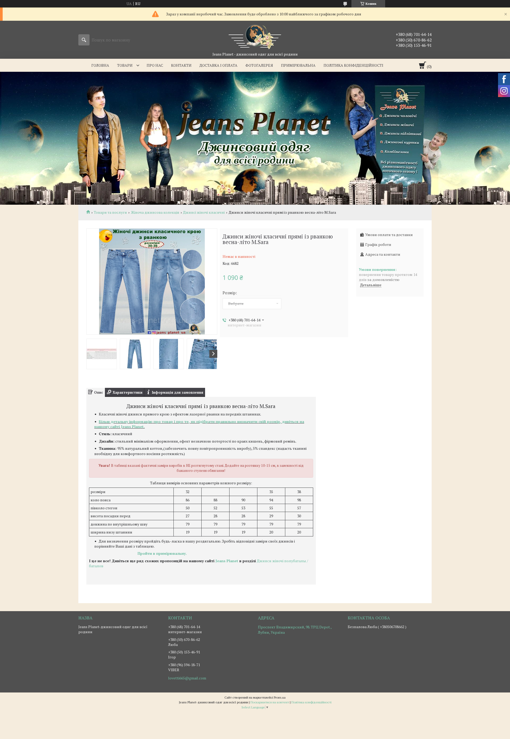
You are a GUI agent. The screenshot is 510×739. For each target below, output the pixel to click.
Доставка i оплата (218, 65)
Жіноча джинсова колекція (155, 212)
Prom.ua (280, 697)
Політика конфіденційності (353, 65)
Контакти (181, 65)
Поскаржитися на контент (269, 702)
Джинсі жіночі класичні (204, 212)
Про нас (155, 65)
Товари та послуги (110, 212)
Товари (125, 65)
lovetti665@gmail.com (187, 678)
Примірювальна (298, 65)
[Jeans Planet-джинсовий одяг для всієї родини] (255, 36)
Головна (100, 65)
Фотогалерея (259, 65)
